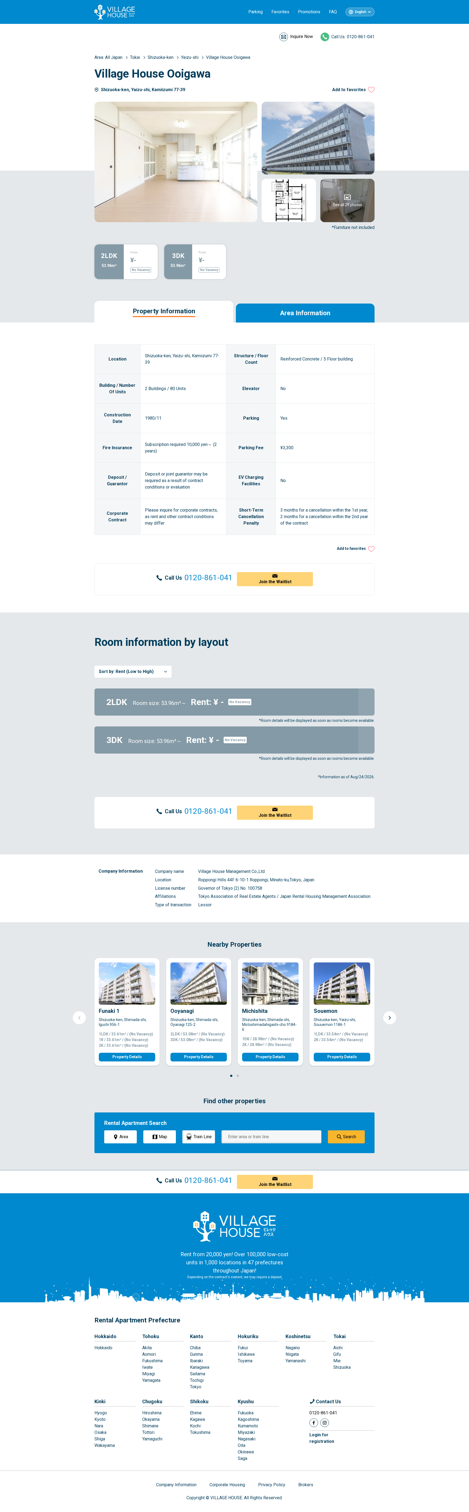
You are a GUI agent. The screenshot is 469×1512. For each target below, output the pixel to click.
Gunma (196, 1354)
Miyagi (148, 1373)
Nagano (293, 1347)
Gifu (337, 1354)
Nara (98, 1425)
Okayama (151, 1419)
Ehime (196, 1412)
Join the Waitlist (275, 581)
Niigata (292, 1354)
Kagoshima (248, 1419)
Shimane (150, 1425)
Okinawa (246, 1451)
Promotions (309, 11)
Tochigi (197, 1380)
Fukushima (152, 1360)
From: (134, 252)
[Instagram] (324, 1422)
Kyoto (100, 1419)
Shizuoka (342, 1367)
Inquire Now (301, 36)
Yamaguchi (152, 1438)
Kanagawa (199, 1367)
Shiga (99, 1438)
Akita (147, 1347)
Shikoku (199, 1401)
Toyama (245, 1360)
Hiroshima (151, 1412)
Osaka (100, 1432)
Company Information (176, 1484)
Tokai (339, 1336)
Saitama (197, 1373)
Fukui (243, 1347)
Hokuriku (248, 1336)
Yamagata (151, 1380)
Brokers (305, 1484)
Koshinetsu (298, 1336)
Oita (241, 1445)
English (360, 12)
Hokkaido (105, 1336)
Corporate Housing (227, 1484)
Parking (255, 11)
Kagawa (197, 1419)
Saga (242, 1458)
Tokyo (195, 1386)
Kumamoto (248, 1425)
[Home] (234, 1226)
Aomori (149, 1354)
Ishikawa (246, 1354)
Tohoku (150, 1336)
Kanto (196, 1336)
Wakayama (104, 1445)
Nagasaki (246, 1438)
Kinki (100, 1401)
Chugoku (152, 1401)
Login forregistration (321, 1438)
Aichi (338, 1347)
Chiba (195, 1347)
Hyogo (100, 1412)
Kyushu (246, 1401)
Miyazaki (246, 1432)
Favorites (280, 11)
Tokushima (200, 1432)
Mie (337, 1360)
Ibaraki (196, 1360)
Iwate (147, 1367)
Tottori (148, 1432)
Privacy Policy (271, 1484)
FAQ (333, 11)
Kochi (195, 1425)
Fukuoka (245, 1412)
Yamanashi (296, 1360)
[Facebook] (313, 1422)
